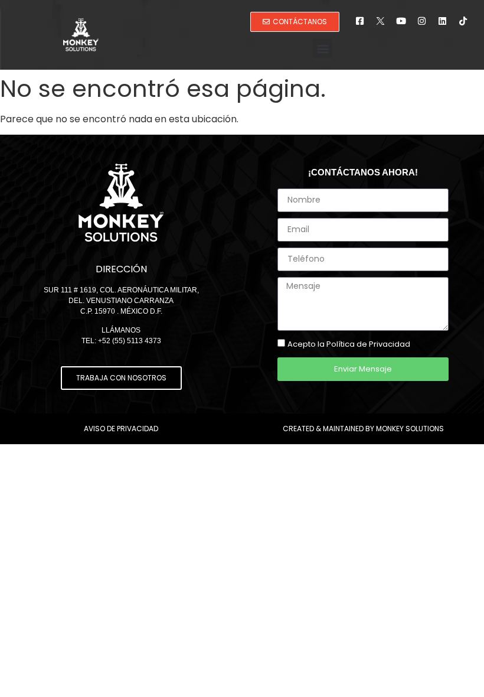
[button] (322, 48)
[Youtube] (401, 21)
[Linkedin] (443, 21)
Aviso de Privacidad (121, 429)
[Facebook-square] (360, 21)
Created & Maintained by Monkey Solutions (363, 429)
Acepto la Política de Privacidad (348, 344)
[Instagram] (422, 21)
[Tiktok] (463, 21)
